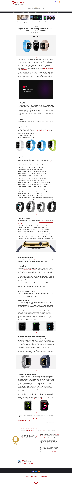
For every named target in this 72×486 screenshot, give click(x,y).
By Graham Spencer (36, 32)
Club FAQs (34, 441)
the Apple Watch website (48, 68)
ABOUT (14, 12)
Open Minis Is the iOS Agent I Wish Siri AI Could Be (36, 21)
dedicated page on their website (28, 269)
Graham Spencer (25, 460)
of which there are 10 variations (43, 130)
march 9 (52, 422)
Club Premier (43, 446)
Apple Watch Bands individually (38, 259)
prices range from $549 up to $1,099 (42, 161)
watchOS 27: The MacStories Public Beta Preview (49, 21)
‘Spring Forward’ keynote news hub (41, 418)
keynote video (24, 69)
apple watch (48, 422)
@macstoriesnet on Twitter (24, 420)
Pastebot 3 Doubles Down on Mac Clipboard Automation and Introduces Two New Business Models (23, 22)
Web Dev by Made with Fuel (32, 474)
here (26, 441)
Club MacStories (30, 430)
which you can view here (37, 398)
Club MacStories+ (44, 437)
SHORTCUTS (29, 12)
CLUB (18, 12)
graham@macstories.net (28, 463)
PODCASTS (23, 12)
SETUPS (35, 12)
